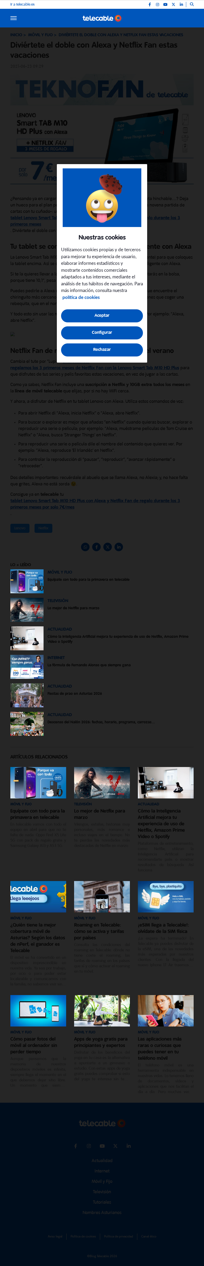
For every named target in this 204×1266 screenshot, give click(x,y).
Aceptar (102, 316)
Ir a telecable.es (22, 4)
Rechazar (102, 350)
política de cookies (81, 297)
